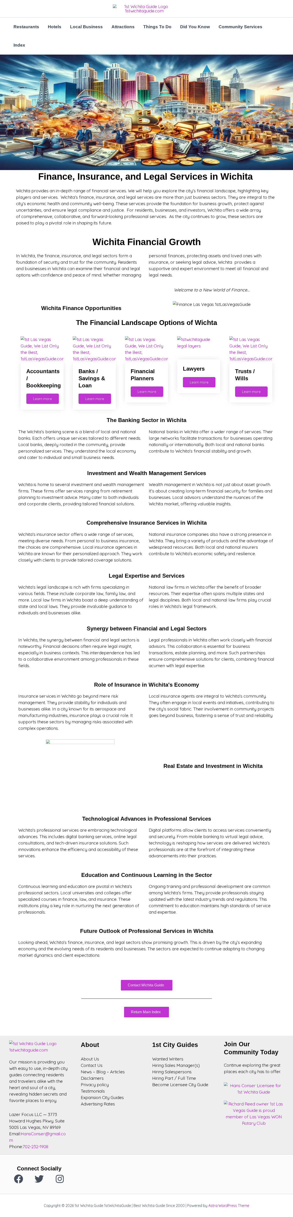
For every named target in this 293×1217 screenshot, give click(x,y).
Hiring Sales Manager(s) (176, 1065)
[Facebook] (18, 1178)
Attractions (123, 26)
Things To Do (157, 26)
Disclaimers (92, 1078)
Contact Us (92, 1065)
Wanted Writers (167, 1059)
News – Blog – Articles (103, 1071)
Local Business (86, 26)
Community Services (240, 26)
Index (19, 45)
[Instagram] (59, 1178)
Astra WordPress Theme (228, 1205)
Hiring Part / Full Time (174, 1078)
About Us (90, 1059)
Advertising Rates (98, 1104)
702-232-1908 (35, 1146)
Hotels (54, 26)
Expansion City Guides (102, 1097)
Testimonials (93, 1091)
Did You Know (195, 26)
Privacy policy (95, 1084)
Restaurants (26, 26)
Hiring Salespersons (172, 1071)
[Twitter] (39, 1178)
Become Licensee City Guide (180, 1084)
